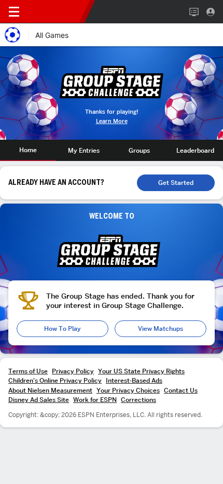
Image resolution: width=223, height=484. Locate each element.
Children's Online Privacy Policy (55, 380)
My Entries (84, 150)
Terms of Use (28, 371)
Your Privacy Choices (128, 390)
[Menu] (14, 12)
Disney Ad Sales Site (38, 400)
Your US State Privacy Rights (141, 371)
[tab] (28, 150)
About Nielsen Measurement (50, 390)
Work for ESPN (95, 400)
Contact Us (181, 390)
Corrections (138, 400)
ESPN (56, 11)
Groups (139, 150)
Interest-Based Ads (134, 380)
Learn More (112, 121)
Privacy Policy (73, 371)
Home (28, 150)
